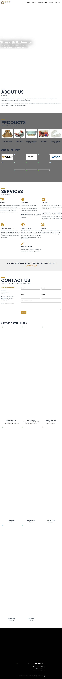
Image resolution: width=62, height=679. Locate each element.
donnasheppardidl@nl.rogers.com (11, 423)
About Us (34, 2)
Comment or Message (26, 301)
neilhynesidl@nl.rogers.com (31, 423)
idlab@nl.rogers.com (9, 303)
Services (51, 2)
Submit (24, 312)
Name (23, 288)
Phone (23, 294)
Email (43, 288)
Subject (44, 294)
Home (28, 2)
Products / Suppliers (42, 2)
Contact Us (57, 2)
